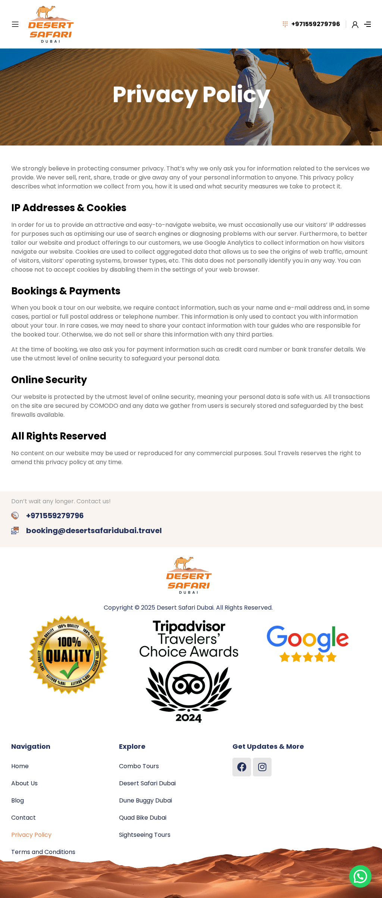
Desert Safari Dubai (147, 783)
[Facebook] (241, 767)
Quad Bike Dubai (142, 817)
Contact (23, 817)
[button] (360, 876)
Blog (17, 800)
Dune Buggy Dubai (145, 800)
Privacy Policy (31, 834)
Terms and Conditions (43, 852)
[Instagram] (262, 767)
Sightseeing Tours (144, 834)
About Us (24, 783)
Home (20, 766)
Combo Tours (139, 766)
